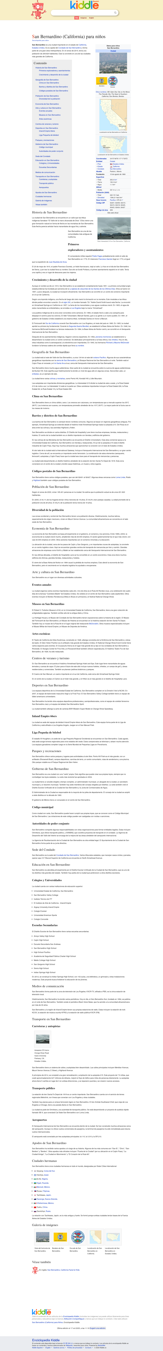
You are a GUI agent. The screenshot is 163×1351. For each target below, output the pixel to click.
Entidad (99, 161)
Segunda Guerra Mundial (79, 326)
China (45, 1207)
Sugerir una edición (97, 1328)
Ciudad (113, 51)
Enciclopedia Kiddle (71, 1316)
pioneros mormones (103, 336)
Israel (46, 1175)
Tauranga (40, 1199)
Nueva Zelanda (51, 1199)
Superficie (100, 177)
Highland (37, 480)
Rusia (48, 1211)
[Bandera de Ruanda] (35, 1183)
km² (115, 179)
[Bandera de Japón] (35, 1195)
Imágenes (84, 18)
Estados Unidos (118, 164)
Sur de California (52, 323)
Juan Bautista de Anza (58, 262)
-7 (122, 200)
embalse (35, 374)
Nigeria (45, 1179)
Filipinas (46, 1191)
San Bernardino (115, 169)
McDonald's (93, 623)
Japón (48, 1195)
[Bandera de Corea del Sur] (35, 1171)
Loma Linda (120, 477)
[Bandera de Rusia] (35, 1211)
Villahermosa (42, 1203)
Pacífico (113, 200)
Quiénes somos (58, 1347)
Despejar (111, 13)
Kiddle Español (37, 1347)
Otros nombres (101, 92)
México (47, 1187)
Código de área (102, 210)
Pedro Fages (97, 256)
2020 (107, 192)
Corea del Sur (49, 1171)
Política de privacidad (74, 1347)
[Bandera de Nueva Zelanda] (35, 1199)
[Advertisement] (81, 26)
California (116, 166)
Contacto (88, 1347)
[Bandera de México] (35, 1187)
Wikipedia (69, 1345)
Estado (100, 166)
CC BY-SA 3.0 (68, 1343)
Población (100, 192)
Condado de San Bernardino (69, 47)
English (91, 18)
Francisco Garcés (105, 259)
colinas (52, 378)
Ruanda (45, 1183)
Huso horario (101, 200)
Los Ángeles (76, 308)
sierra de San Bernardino (66, 360)
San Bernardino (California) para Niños (47, 1322)
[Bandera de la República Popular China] (35, 1207)
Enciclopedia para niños (40, 40)
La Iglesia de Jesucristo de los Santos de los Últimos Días (92, 288)
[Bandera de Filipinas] (35, 1191)
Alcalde (99, 171)
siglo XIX (67, 302)
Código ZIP (100, 203)
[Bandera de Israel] (35, 1175)
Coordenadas (101, 158)
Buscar (115, 12)
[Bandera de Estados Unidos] (111, 164)
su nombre (80, 345)
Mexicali (40, 1187)
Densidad (101, 197)
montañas (61, 378)
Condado (101, 169)
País (99, 164)
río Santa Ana (59, 363)
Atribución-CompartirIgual (74, 1318)
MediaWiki (101, 1345)
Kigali (39, 1183)
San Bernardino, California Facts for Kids (63, 1269)
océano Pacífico (99, 357)
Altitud (98, 187)
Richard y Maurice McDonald (117, 342)
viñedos (115, 339)
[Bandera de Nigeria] (35, 1179)
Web (76, 18)
